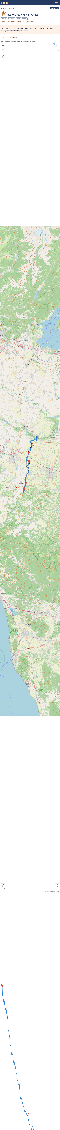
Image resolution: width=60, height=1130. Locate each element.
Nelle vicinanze (28, 22)
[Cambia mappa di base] (3, 56)
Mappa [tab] (5, 38)
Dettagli (19, 22)
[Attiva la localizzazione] (3, 885)
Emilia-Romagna (8, 8)
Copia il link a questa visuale (51, 891)
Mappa (3, 22)
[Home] (4, 2)
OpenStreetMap (51, 889)
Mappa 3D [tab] (13, 38)
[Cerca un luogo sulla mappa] (57, 49)
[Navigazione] (56, 2)
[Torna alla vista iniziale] (57, 885)
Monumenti (11, 22)
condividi (53, 8)
